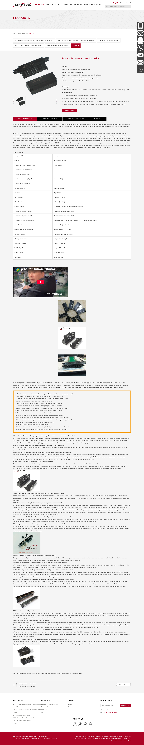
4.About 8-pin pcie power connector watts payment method (33, 401)
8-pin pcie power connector (27, 684)
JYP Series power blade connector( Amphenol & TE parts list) (34, 40)
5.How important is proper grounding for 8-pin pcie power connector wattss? (39, 403)
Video (42, 712)
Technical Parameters (50, 119)
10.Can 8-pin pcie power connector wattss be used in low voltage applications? (39, 415)
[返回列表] (123, 686)
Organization (44, 709)
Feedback (70, 707)
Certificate (51, 5)
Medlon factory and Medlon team (49, 704)
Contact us (89, 5)
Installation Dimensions (76, 119)
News (98, 5)
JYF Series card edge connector (109, 40)
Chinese (122, 3)
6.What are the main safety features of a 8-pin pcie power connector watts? (38, 405)
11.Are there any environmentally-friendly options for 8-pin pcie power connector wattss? (42, 417)
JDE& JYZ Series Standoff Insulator (57, 45)
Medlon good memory (46, 707)
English (115, 3)
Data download (65, 5)
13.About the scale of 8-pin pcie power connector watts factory (34, 422)
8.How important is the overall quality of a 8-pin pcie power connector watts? (39, 410)
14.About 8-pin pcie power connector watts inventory (31, 424)
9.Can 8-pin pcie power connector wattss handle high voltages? (35, 413)
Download (97, 119)
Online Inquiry (69, 110)
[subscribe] (125, 706)
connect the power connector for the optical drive (66, 673)
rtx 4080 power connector (25, 673)
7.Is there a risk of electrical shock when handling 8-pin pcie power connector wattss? (41, 408)
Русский (128, 3)
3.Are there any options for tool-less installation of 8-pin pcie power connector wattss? (41, 398)
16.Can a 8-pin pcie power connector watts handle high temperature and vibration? (41, 429)
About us (78, 5)
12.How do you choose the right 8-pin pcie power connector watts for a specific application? (43, 420)
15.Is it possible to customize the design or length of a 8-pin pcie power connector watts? (42, 427)
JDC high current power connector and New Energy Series (76, 40)
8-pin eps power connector (27, 686)
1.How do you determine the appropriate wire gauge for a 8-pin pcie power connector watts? (44, 394)
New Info (76, 45)
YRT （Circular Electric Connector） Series (28, 45)
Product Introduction (25, 119)
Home (18, 33)
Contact (70, 704)
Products (39, 5)
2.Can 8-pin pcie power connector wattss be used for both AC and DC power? (39, 396)
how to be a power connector (42, 673)
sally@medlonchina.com (50, 738)
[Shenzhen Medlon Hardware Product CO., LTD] (22, 7)
